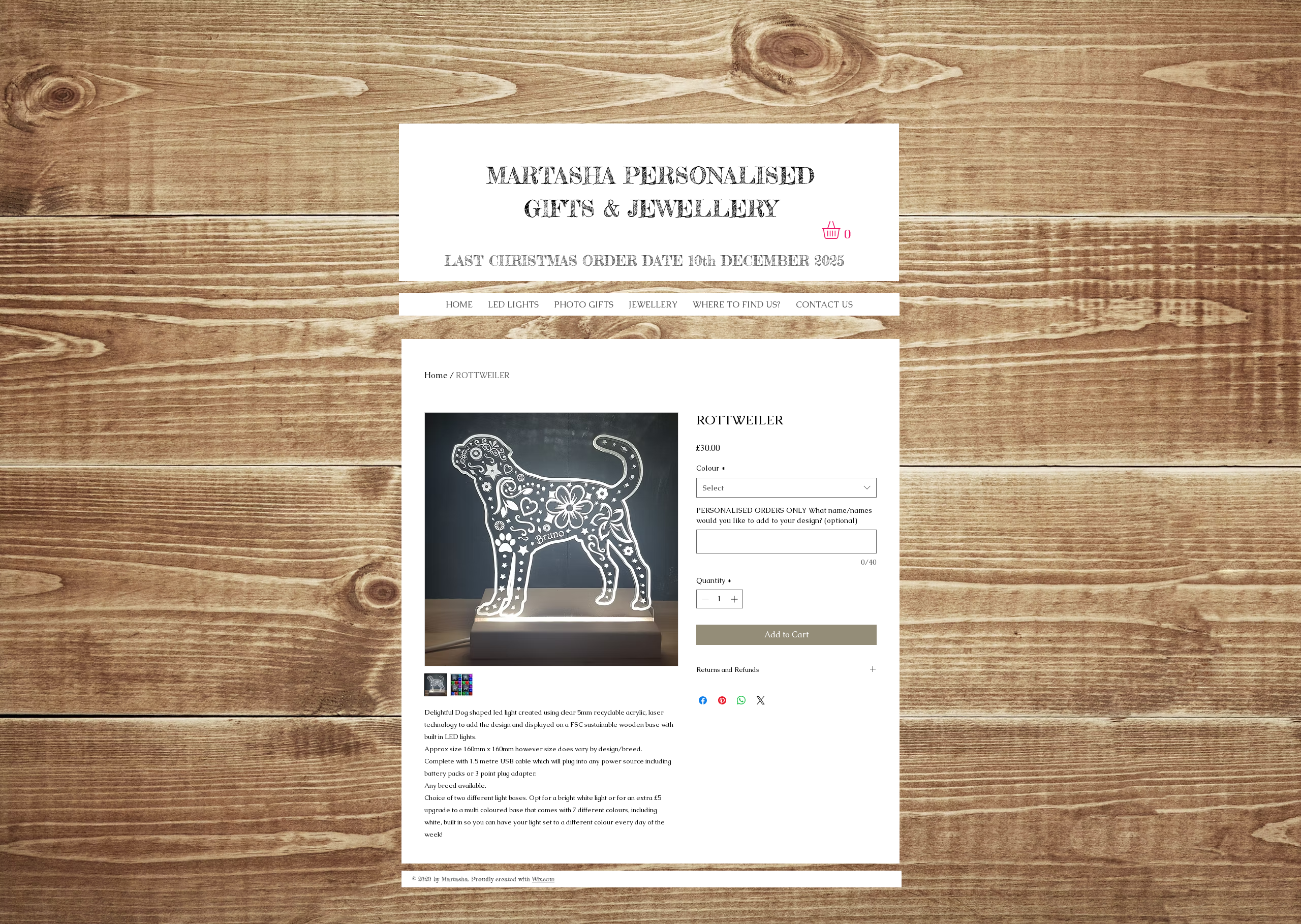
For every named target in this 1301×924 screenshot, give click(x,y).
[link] (841, 230)
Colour (710, 468)
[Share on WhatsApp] (741, 700)
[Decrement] (704, 599)
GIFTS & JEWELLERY (650, 209)
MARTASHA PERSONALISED (650, 176)
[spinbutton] (719, 599)
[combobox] (786, 488)
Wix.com (543, 879)
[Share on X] (761, 700)
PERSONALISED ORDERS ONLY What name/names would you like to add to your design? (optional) (784, 515)
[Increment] (735, 599)
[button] (513, 304)
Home (436, 375)
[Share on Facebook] (703, 700)
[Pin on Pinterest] (722, 700)
